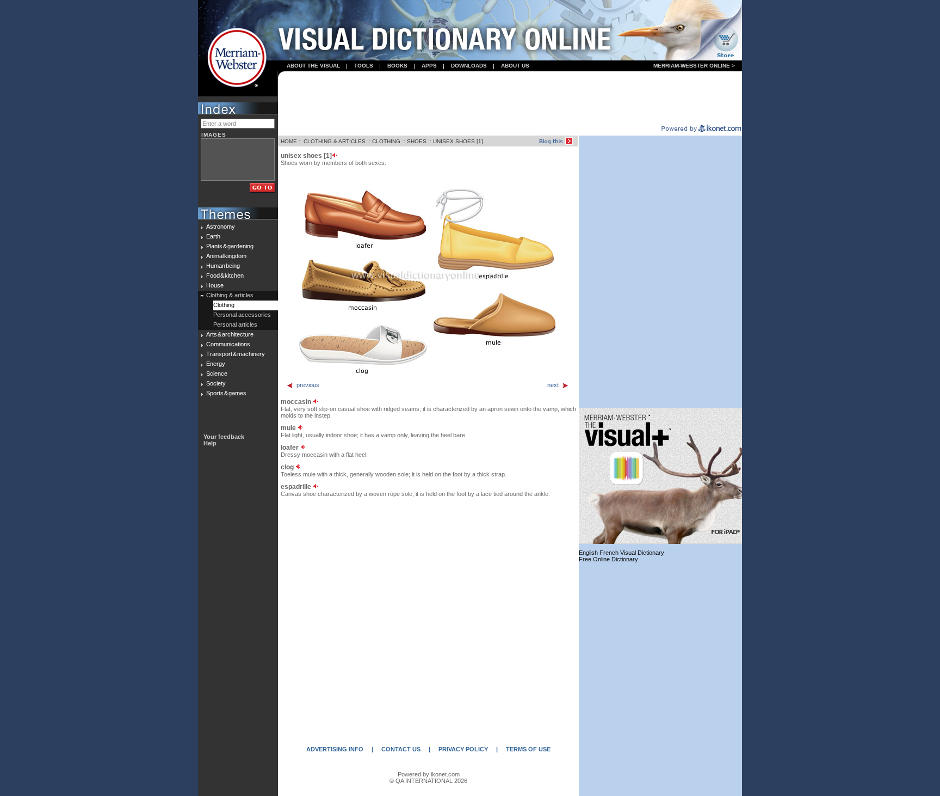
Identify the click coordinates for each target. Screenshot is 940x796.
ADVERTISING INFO (334, 749)
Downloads (469, 66)
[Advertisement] (510, 98)
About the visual (313, 66)
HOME (289, 141)
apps (429, 66)
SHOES (416, 141)
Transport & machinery (235, 354)
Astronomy (220, 226)
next (553, 385)
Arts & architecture (229, 334)
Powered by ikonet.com (429, 774)
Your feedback (223, 436)
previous (307, 385)
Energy (215, 363)
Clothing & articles (229, 295)
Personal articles (235, 324)
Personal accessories (242, 314)
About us (515, 66)
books (397, 66)
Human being (223, 265)
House (215, 285)
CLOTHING (386, 141)
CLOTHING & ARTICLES (335, 141)
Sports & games (226, 393)
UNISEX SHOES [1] (458, 141)
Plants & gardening (229, 246)
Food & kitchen (225, 275)
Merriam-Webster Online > (694, 66)
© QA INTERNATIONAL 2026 (428, 780)
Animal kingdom (226, 256)
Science (216, 373)
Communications (228, 344)
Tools (363, 66)
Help (210, 443)
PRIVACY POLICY (463, 749)
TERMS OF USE (528, 749)
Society (216, 383)
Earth (213, 236)
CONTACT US (400, 749)
